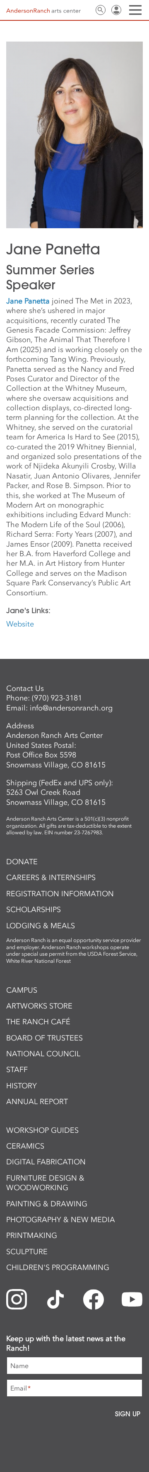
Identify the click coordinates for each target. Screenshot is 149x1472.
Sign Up (127, 1414)
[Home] (43, 10)
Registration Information (60, 893)
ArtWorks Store (39, 1006)
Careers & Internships (51, 877)
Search (101, 10)
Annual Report (37, 1101)
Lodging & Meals (40, 925)
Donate (22, 861)
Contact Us (85, 10)
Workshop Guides (42, 1130)
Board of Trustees (44, 1038)
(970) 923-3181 (57, 698)
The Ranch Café (38, 1021)
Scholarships (33, 909)
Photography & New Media (60, 1219)
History (21, 1085)
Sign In (116, 10)
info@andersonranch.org (71, 708)
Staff (17, 1069)
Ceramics (25, 1146)
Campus (21, 990)
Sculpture (27, 1251)
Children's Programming (57, 1267)
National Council (43, 1053)
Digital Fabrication (46, 1161)
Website (20, 624)
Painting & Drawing (46, 1203)
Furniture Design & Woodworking (45, 1183)
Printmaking (31, 1235)
